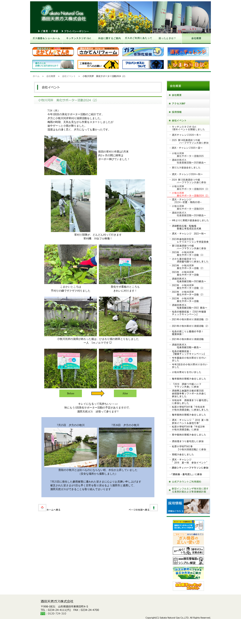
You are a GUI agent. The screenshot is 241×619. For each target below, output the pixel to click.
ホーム (36, 76)
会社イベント (69, 76)
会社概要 (50, 76)
